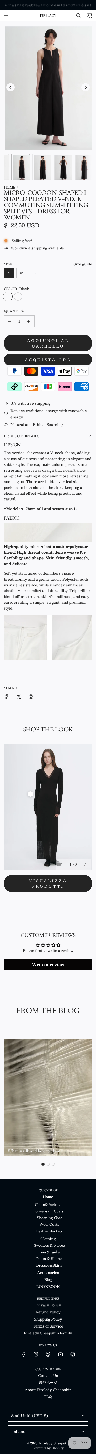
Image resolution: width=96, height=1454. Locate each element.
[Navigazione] (5, 15)
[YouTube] (60, 1354)
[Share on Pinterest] (31, 697)
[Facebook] (23, 1354)
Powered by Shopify (48, 1447)
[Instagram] (35, 1354)
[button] (10, 87)
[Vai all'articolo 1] (30, 794)
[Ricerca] (78, 15)
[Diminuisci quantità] (9, 321)
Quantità (14, 311)
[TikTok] (72, 1354)
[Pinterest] (48, 1354)
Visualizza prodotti (48, 883)
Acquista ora (48, 360)
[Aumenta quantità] (28, 321)
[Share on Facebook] (6, 697)
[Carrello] (89, 15)
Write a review (48, 964)
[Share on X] (18, 697)
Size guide (82, 264)
